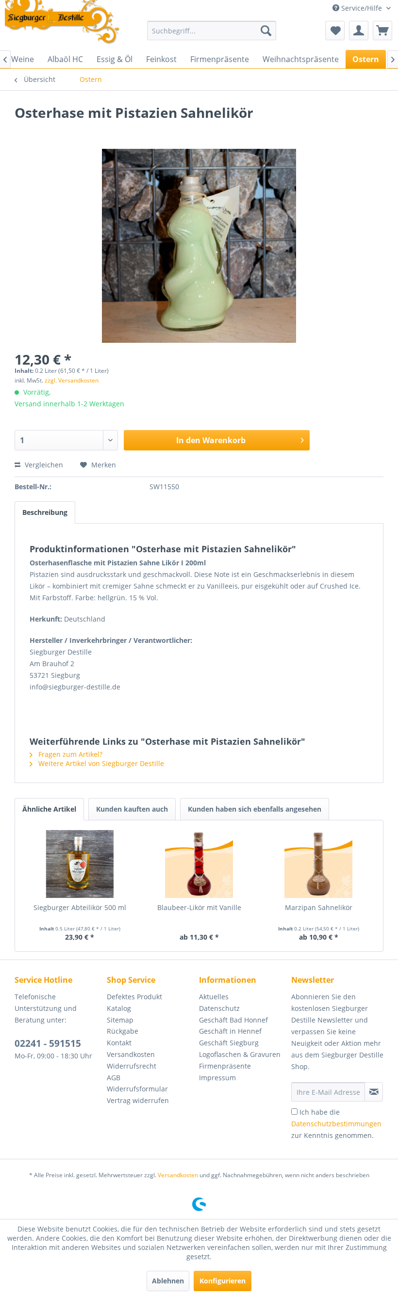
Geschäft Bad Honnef (233, 1019)
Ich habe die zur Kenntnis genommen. (336, 1123)
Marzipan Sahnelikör (318, 907)
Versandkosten (131, 1054)
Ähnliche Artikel (49, 809)
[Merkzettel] (335, 30)
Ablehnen (168, 1280)
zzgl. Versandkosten (72, 380)
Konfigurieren (222, 1280)
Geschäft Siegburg (229, 1042)
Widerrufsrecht (131, 1066)
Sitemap (120, 1019)
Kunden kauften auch (132, 809)
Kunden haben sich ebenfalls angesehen (254, 809)
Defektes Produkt (134, 996)
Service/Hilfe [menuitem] (361, 8)
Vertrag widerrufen (138, 1100)
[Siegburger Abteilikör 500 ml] (79, 864)
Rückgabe (122, 1031)
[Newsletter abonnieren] (374, 1092)
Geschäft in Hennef (230, 1031)
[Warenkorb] (382, 30)
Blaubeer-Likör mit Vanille (199, 907)
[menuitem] (212, 30)
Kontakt (119, 1042)
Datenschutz (219, 1008)
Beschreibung (44, 512)
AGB (113, 1077)
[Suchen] (266, 30)
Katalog (119, 1008)
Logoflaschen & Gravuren (240, 1054)
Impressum (217, 1077)
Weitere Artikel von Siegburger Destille (100, 763)
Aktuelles (214, 996)
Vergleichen (43, 464)
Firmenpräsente (225, 1066)
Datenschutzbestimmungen (336, 1123)
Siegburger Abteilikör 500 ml (79, 907)
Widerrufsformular (137, 1088)
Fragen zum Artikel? (69, 754)
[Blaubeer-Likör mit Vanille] (199, 864)
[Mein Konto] (358, 30)
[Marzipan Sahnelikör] (318, 864)
